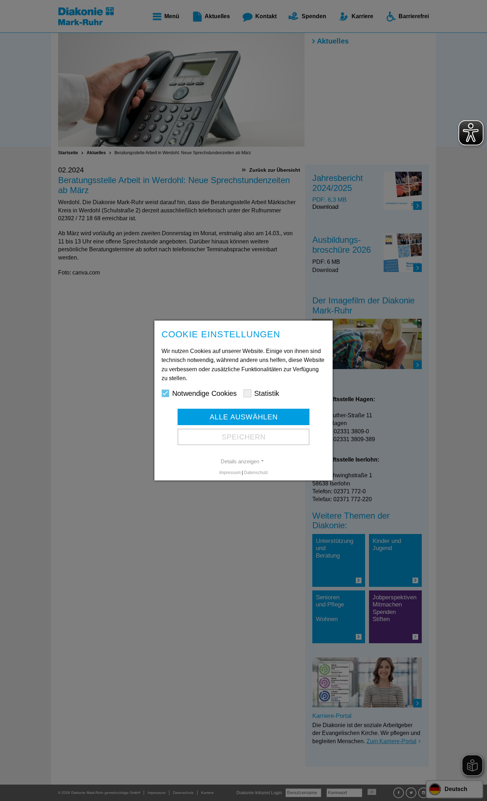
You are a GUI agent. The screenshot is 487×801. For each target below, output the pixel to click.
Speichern (244, 437)
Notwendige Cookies (204, 393)
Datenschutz (256, 472)
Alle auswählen (244, 417)
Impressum (230, 472)
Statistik (266, 393)
